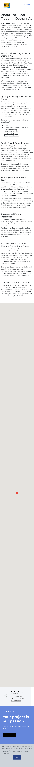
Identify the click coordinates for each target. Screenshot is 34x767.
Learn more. (6, 753)
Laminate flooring (10, 130)
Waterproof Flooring (11, 136)
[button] (17, 493)
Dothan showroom (8, 89)
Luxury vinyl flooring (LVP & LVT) (16, 127)
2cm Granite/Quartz (11, 132)
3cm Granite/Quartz (11, 134)
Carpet (6, 125)
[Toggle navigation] (29, 2)
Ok (17, 757)
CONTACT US (9, 735)
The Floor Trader (9, 23)
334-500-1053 (27, 4)
